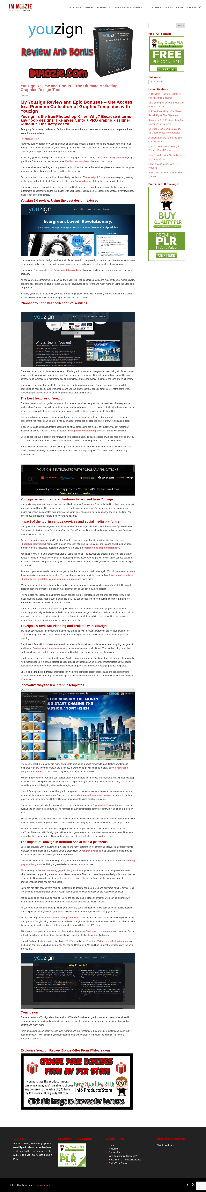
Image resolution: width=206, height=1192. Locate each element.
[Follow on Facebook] (188, 1184)
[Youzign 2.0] (78, 230)
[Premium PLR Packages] (166, 224)
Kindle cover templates (77, 161)
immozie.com (43, 1185)
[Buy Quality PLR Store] (77, 1107)
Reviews (24, 95)
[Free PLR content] (166, 54)
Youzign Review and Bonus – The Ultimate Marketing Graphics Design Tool (69, 88)
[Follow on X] (193, 1184)
